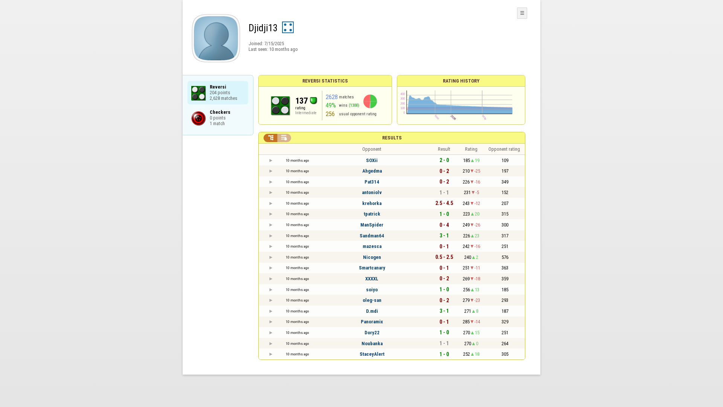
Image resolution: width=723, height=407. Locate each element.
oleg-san (372, 300)
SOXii (372, 160)
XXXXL (371, 279)
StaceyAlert (372, 354)
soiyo (372, 289)
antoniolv (372, 192)
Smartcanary (372, 268)
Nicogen (372, 257)
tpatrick (372, 214)
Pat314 (372, 182)
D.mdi (372, 311)
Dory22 (372, 332)
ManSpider (371, 225)
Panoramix (372, 321)
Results (392, 138)
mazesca (372, 246)
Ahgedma (372, 171)
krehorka (371, 203)
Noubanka (372, 343)
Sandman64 (372, 236)
